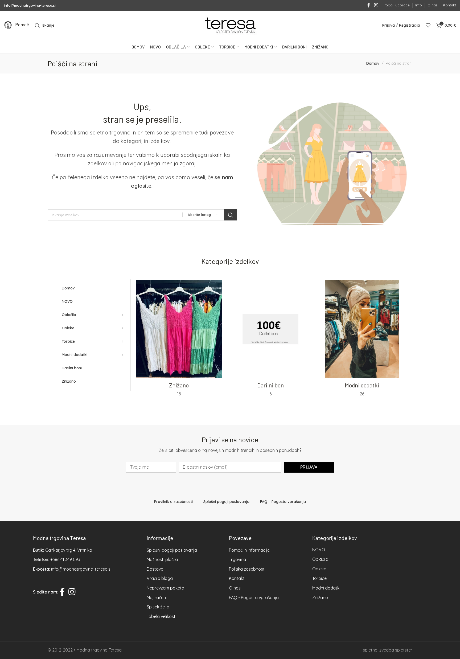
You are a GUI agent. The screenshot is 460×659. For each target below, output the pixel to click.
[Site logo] (230, 25)
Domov (372, 63)
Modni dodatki (362, 385)
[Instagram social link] (376, 5)
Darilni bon (270, 385)
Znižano (179, 385)
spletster (403, 650)
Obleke (319, 568)
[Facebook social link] (368, 5)
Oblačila (320, 559)
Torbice (319, 578)
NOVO (318, 549)
